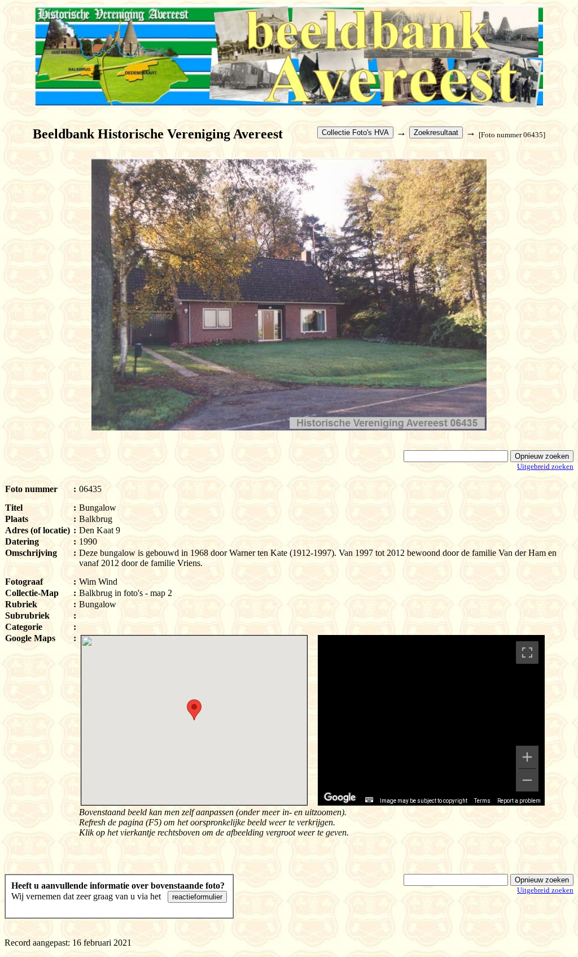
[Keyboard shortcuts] (369, 799)
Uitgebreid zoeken (545, 466)
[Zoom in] (527, 757)
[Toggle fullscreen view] (527, 652)
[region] (431, 720)
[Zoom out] (527, 780)
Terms (482, 801)
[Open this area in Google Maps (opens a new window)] (339, 797)
